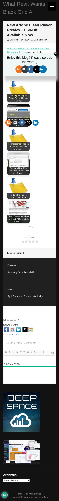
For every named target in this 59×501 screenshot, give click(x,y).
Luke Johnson (40, 40)
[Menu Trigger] (52, 6)
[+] (42, 352)
